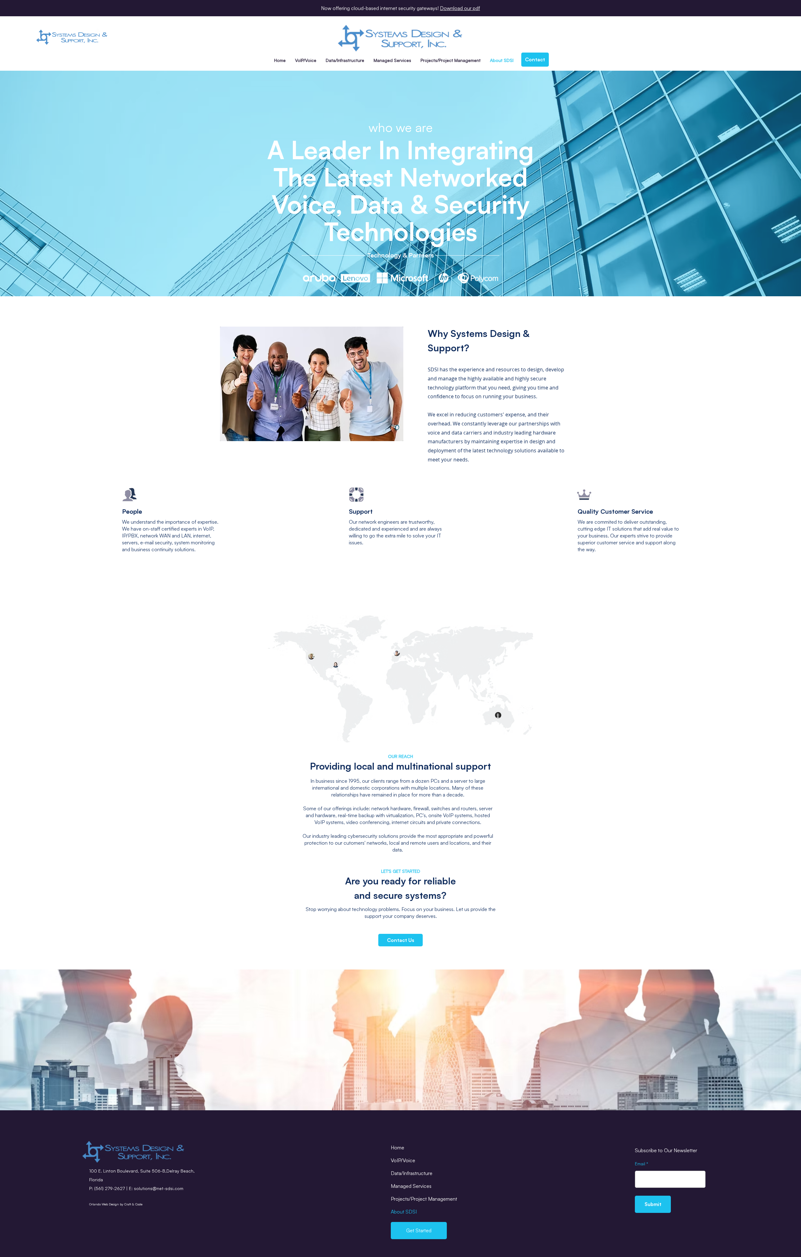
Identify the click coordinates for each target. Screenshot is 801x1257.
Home (397, 1147)
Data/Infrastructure (411, 1173)
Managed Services (411, 1186)
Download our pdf (460, 8)
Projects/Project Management (424, 1199)
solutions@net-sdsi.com (158, 1188)
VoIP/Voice (403, 1160)
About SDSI (404, 1212)
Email (640, 1164)
